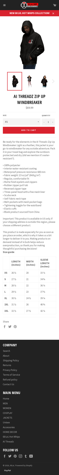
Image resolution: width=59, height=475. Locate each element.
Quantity (46, 115)
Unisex (6, 422)
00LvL (12, 465)
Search (6, 350)
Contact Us (8, 384)
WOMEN (7, 408)
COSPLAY (7, 413)
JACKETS (7, 417)
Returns (7, 365)
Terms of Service (11, 374)
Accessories (9, 427)
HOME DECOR (10, 432)
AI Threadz (8, 441)
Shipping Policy (11, 360)
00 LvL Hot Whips (11, 436)
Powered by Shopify (23, 465)
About (6, 355)
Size (4, 115)
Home (6, 398)
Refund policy (10, 379)
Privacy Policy (10, 370)
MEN (5, 403)
